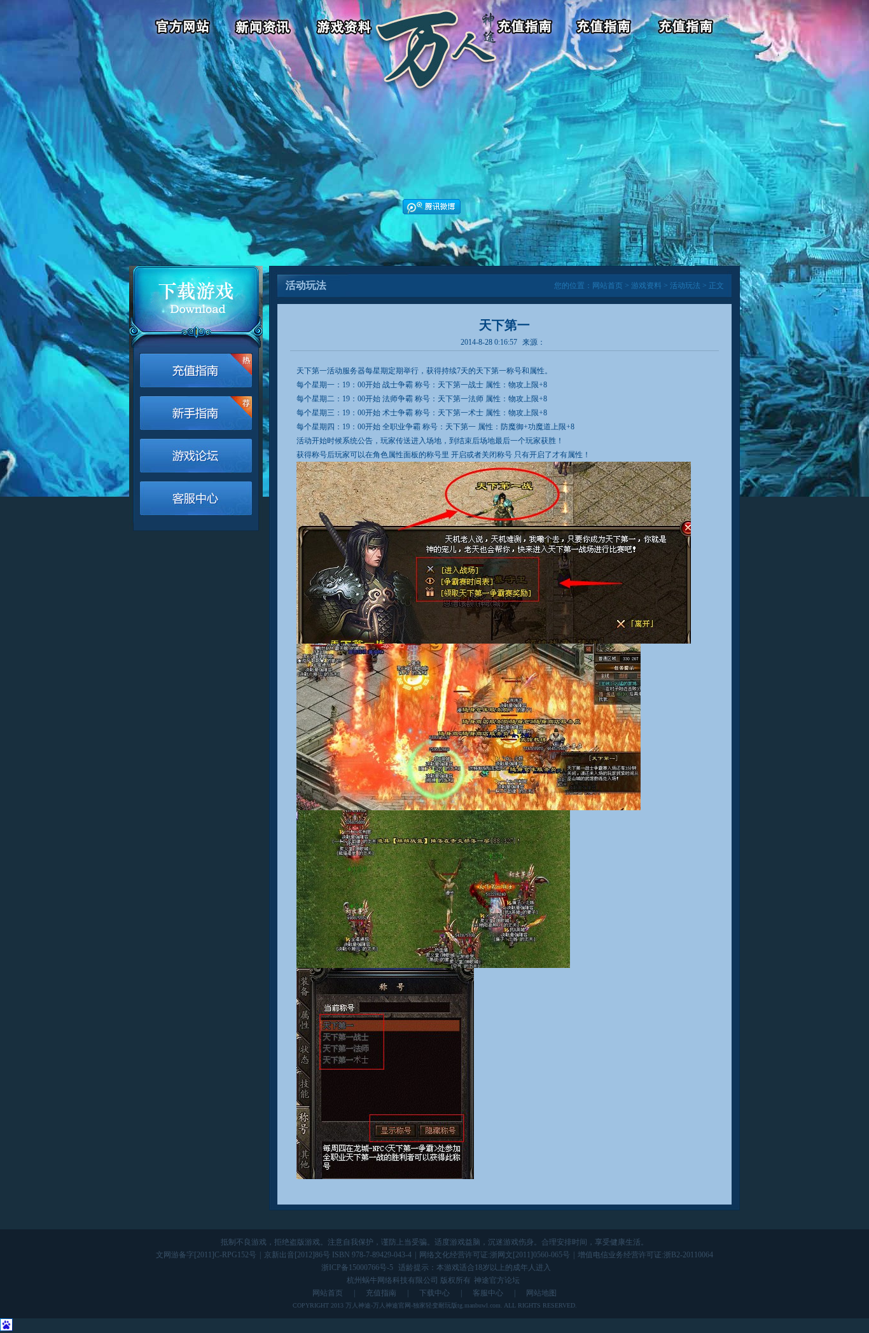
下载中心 (434, 1292)
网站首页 (607, 285)
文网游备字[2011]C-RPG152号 (206, 1254)
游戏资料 (345, 28)
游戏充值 (525, 28)
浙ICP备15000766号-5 (357, 1267)
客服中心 (606, 28)
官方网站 (177, 28)
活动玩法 (685, 285)
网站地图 (541, 1292)
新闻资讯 (265, 28)
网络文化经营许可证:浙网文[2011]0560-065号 (494, 1254)
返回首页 (435, 28)
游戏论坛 (687, 28)
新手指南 (196, 413)
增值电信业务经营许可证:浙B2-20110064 (645, 1254)
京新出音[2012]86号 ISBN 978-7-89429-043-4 (338, 1254)
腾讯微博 (432, 206)
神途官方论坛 (497, 1280)
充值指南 (381, 1292)
